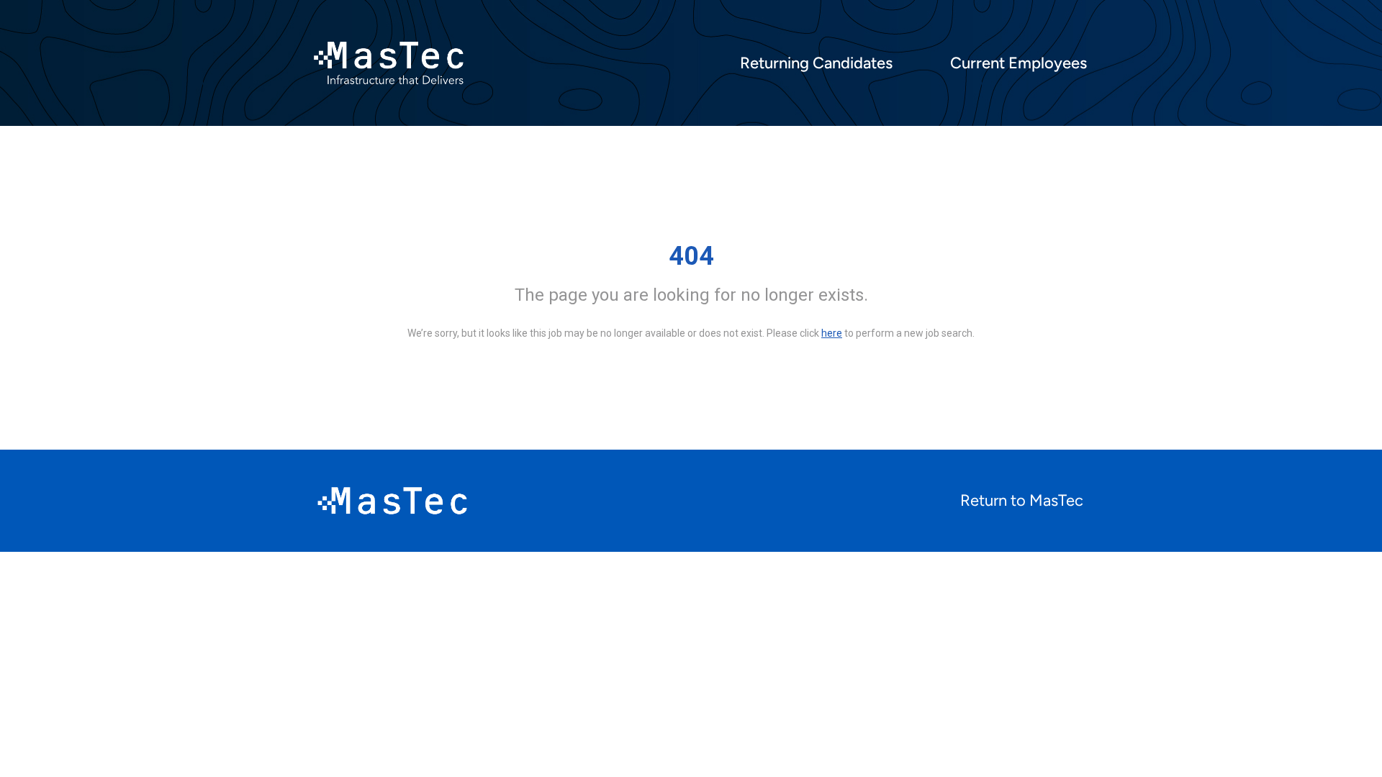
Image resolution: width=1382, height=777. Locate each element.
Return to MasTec (1021, 500)
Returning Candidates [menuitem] (816, 63)
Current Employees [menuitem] (1018, 63)
